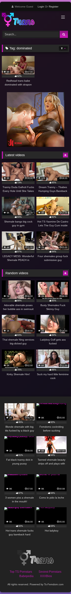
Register (53, 6)
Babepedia (26, 576)
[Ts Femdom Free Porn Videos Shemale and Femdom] (29, 20)
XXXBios (46, 576)
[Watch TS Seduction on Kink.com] (35, 145)
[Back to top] (60, 583)
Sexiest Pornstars (50, 571)
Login (41, 6)
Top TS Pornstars (21, 571)
